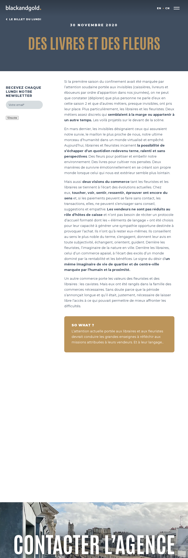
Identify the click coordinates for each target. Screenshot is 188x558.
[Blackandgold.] (23, 8)
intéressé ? (94, 555)
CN (167, 8)
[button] (176, 8)
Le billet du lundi (25, 19)
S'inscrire (12, 117)
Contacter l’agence (94, 543)
